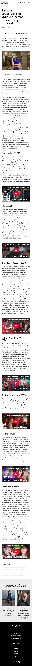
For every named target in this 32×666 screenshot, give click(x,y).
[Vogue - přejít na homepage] (5, 2)
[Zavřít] (30, 664)
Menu (21, 2)
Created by (14, 661)
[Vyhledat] (28, 2)
